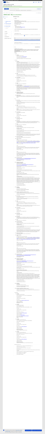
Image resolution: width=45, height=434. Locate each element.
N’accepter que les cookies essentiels (36, 430)
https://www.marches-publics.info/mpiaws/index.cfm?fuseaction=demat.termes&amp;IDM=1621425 (25, 165)
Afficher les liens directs (8, 23)
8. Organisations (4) (6, 36)
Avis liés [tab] (5, 18)
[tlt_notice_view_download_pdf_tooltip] (14, 40)
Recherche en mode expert (23, 10)
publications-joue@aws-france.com (25, 300)
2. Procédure (5, 33)
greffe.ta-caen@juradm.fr (24, 326)
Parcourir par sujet (28, 10)
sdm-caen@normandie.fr (24, 56)
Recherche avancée (18, 10)
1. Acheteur (5, 31)
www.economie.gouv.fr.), (27, 86)
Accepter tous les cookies (28, 430)
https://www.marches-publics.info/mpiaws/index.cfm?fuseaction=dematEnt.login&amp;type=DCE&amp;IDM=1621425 (26, 158)
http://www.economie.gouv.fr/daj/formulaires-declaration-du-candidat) (28, 141)
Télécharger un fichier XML (8, 22)
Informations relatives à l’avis (7, 38)
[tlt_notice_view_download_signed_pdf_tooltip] (24, 35)
